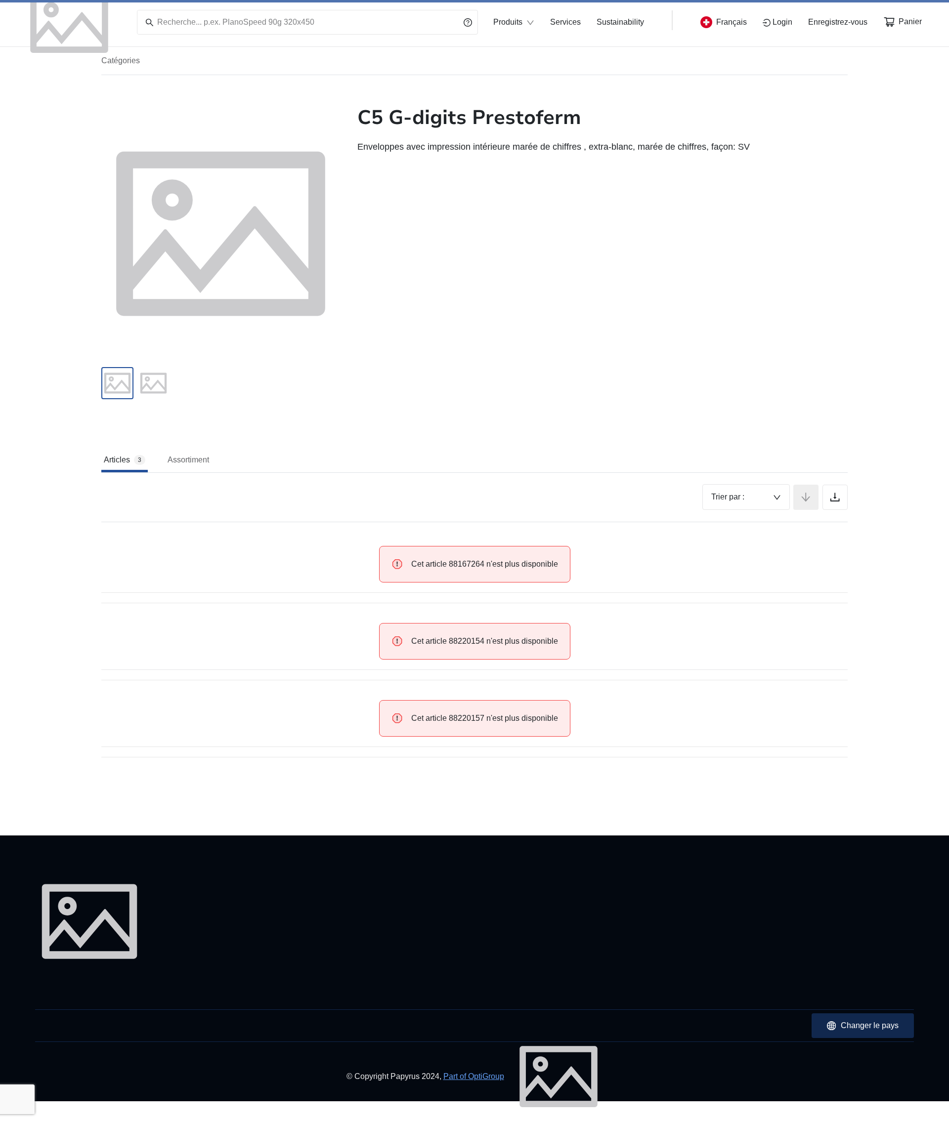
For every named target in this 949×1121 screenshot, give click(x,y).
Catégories (120, 60)
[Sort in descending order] (806, 497)
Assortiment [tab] (188, 460)
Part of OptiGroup (473, 1076)
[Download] (835, 497)
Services (565, 22)
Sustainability (620, 22)
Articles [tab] (122, 460)
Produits (507, 22)
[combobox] (746, 497)
